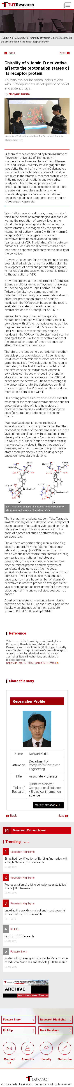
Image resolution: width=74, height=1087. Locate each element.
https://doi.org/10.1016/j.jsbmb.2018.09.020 (31, 662)
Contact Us (9, 1061)
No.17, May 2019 (19, 37)
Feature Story (12, 1019)
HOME (4, 37)
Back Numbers (49, 1030)
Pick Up (8, 1030)
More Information (45, 805)
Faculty (46, 1059)
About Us (28, 1059)
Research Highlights (53, 1019)
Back (11, 53)
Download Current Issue (29, 830)
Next (63, 53)
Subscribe (64, 1059)
